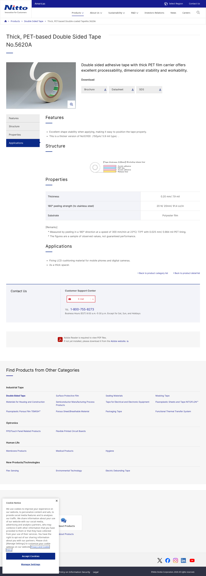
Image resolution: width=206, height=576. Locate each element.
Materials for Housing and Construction (25, 402)
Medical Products (64, 451)
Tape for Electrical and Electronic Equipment (127, 402)
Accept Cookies (31, 556)
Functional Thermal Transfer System (173, 411)
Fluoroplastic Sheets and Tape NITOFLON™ (176, 402)
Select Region (176, 3)
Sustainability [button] (115, 12)
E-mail (81, 299)
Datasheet (117, 89)
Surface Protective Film (67, 395)
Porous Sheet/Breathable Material (72, 411)
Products (15, 21)
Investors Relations (154, 12)
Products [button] (76, 12)
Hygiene (110, 451)
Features (14, 118)
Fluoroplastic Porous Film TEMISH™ (23, 411)
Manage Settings (30, 564)
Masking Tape (162, 395)
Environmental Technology (69, 470)
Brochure (89, 89)
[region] (30, 536)
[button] (198, 12)
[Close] (56, 500)
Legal (95, 572)
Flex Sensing (12, 470)
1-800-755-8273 (82, 309)
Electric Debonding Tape (118, 470)
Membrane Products (16, 451)
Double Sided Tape (33, 21)
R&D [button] (133, 12)
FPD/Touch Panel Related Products (23, 431)
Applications (16, 142)
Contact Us (194, 3)
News (173, 12)
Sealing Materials (114, 395)
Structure (14, 126)
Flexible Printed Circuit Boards (71, 431)
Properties (15, 134)
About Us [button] (94, 12)
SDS (141, 89)
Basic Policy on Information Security (71, 572)
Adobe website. (118, 341)
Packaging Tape (114, 411)
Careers (186, 12)
